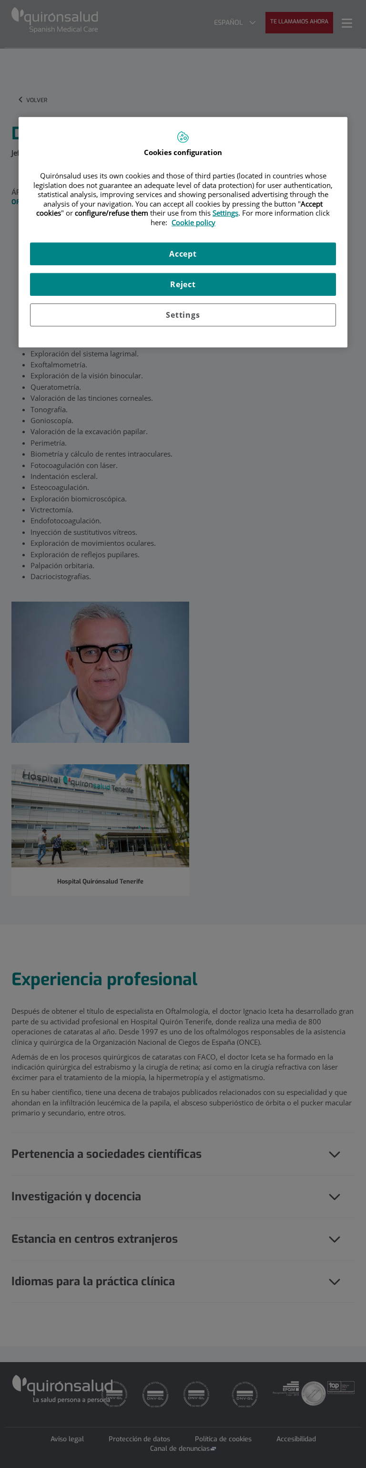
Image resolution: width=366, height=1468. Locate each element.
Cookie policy (193, 222)
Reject (183, 284)
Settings (183, 315)
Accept (183, 254)
